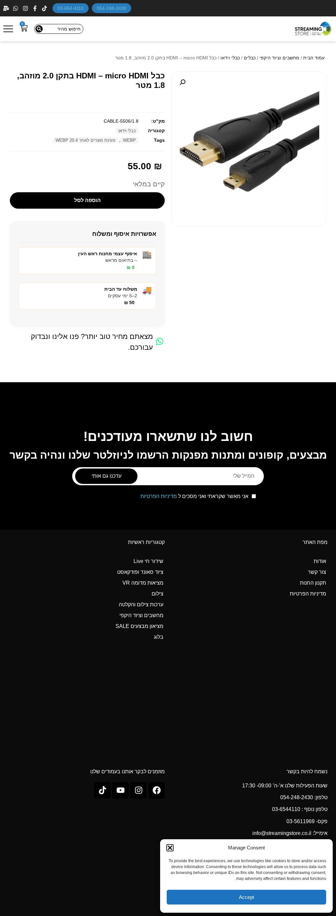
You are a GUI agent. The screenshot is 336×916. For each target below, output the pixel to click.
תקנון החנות (313, 583)
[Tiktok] (102, 790)
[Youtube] (120, 790)
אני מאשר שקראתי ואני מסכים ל (194, 496)
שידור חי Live (148, 561)
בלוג (158, 637)
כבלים (250, 57)
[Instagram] (26, 8)
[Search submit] (39, 28)
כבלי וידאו (230, 57)
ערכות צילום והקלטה (141, 604)
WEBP (129, 140)
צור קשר (317, 572)
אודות (320, 561)
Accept (246, 897)
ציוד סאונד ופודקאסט (140, 572)
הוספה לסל (87, 200)
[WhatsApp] (16, 8)
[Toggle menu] (8, 29)
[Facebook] (35, 8)
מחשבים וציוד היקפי (279, 57)
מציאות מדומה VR (142, 583)
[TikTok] (45, 8)
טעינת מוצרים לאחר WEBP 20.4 (85, 140)
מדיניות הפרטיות (158, 496)
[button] (170, 847)
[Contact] (6, 8)
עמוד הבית (314, 57)
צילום (157, 593)
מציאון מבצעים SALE (139, 626)
